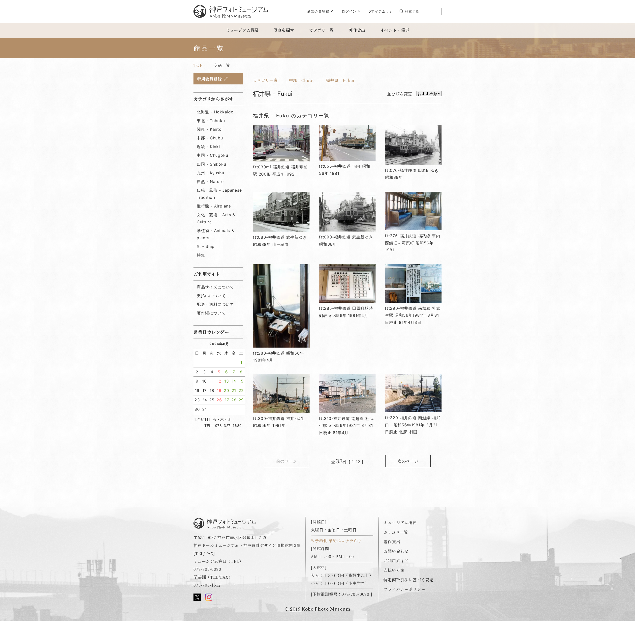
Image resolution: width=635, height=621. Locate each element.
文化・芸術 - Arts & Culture (216, 218)
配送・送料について (215, 304)
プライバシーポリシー (404, 589)
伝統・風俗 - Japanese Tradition (219, 194)
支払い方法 (393, 570)
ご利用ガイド (396, 561)
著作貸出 (357, 30)
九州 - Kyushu (210, 172)
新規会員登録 (318, 11)
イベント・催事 (395, 30)
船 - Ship (206, 246)
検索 (401, 11)
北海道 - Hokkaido (215, 111)
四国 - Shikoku (211, 164)
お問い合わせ (396, 551)
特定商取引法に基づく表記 (408, 580)
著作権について (211, 312)
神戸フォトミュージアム (230, 11)
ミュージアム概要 (242, 30)
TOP (197, 65)
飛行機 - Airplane (214, 206)
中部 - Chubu (302, 80)
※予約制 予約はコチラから (336, 540)
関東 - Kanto (209, 129)
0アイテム (377, 11)
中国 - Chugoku (212, 155)
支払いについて (211, 295)
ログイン (349, 11)
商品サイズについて (215, 287)
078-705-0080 (207, 569)
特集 (201, 255)
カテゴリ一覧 (321, 30)
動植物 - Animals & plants (215, 234)
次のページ (408, 461)
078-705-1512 (207, 585)
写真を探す (284, 30)
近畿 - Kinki (208, 146)
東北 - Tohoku (211, 120)
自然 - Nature (210, 181)
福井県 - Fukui (340, 80)
